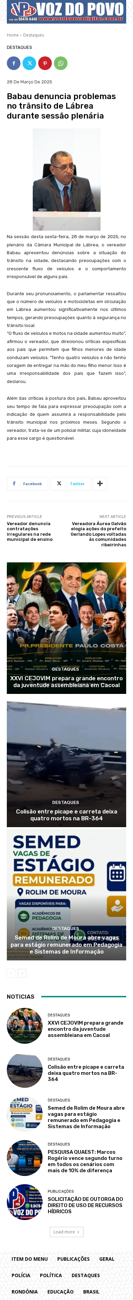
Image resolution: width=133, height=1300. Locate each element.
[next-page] (22, 973)
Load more (64, 1232)
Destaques (33, 35)
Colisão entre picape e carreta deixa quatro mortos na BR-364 (66, 815)
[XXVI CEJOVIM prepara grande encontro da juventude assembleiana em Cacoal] (66, 628)
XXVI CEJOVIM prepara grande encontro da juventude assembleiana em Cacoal (66, 681)
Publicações (61, 1191)
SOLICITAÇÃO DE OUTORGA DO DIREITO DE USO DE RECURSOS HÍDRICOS (85, 1205)
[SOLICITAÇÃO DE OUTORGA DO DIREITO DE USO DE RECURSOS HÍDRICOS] (25, 1202)
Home (13, 35)
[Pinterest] (45, 63)
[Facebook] (13, 63)
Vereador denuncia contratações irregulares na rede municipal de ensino (30, 531)
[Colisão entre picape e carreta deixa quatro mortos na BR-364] (66, 761)
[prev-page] (11, 973)
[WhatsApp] (61, 63)
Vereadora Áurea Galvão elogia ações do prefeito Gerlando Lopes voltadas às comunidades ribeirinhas (98, 534)
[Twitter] (29, 63)
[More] (100, 484)
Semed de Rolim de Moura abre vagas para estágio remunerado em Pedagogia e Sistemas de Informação (66, 944)
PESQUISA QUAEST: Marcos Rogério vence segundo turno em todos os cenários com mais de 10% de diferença (85, 1161)
